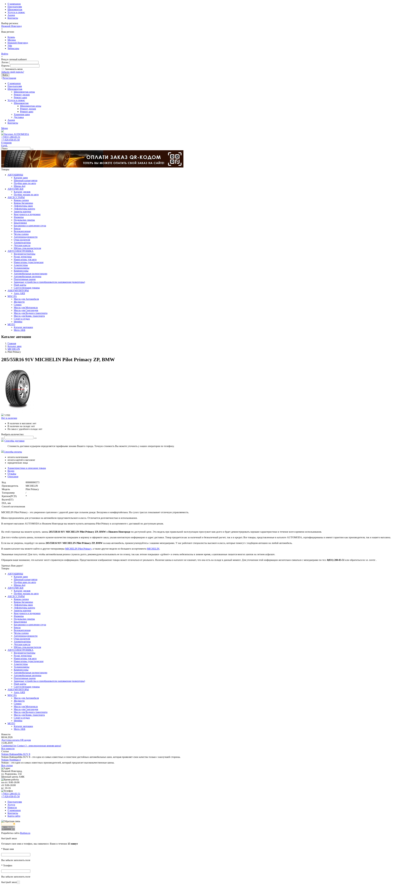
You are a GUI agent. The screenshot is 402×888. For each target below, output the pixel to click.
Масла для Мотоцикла (26, 307)
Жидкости (19, 301)
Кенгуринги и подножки (27, 214)
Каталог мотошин (23, 327)
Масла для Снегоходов (26, 310)
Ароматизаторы (22, 242)
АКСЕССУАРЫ (16, 197)
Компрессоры (21, 270)
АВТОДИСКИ (15, 189)
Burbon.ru (25, 833)
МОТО (11, 324)
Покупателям (15, 6)
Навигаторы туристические (28, 262)
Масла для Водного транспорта (30, 313)
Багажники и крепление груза (30, 225)
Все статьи (7, 765)
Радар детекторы (23, 256)
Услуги (11, 804)
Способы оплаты (13, 451)
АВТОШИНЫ (15, 174)
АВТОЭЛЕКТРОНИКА (20, 251)
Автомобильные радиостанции (30, 273)
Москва (12, 40)
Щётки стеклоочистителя (27, 248)
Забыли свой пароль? (12, 72)
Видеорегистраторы (24, 254)
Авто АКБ (19, 293)
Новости (12, 807)
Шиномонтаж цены (24, 91)
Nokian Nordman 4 (11, 759)
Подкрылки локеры (24, 220)
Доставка (19, 117)
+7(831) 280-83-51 (10, 137)
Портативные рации (25, 279)
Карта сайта (14, 816)
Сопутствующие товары (27, 287)
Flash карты (20, 285)
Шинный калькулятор (25, 180)
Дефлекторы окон (23, 206)
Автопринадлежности (26, 237)
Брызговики (20, 222)
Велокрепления (22, 231)
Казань (11, 37)
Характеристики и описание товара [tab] (27, 468)
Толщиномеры (21, 268)
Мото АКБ (19, 330)
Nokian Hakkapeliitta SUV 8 (15, 754)
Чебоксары (13, 48)
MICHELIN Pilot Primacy (78, 548)
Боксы (17, 228)
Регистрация (9, 78)
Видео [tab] (11, 471)
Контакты (13, 18)
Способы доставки (14, 440)
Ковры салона (21, 200)
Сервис (18, 304)
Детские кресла (22, 245)
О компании (14, 4)
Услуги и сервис (16, 12)
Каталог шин (21, 177)
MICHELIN (153, 548)
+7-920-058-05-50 (10, 139)
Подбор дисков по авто (26, 194)
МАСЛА (12, 296)
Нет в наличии (9, 418)
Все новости (8, 748)
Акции (11, 15)
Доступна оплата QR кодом (16, 740)
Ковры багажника (23, 203)
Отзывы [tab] (12, 473)
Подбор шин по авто (25, 183)
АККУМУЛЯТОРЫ (18, 290)
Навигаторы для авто (25, 259)
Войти (4, 53)
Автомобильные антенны (27, 276)
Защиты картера (22, 211)
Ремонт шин (20, 97)
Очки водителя (22, 239)
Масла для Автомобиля (26, 299)
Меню (4, 128)
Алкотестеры (21, 265)
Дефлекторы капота (24, 208)
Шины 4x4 (19, 186)
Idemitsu (18, 321)
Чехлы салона (21, 234)
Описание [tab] (13, 476)
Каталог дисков (22, 191)
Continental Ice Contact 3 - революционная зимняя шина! (31, 745)
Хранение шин (22, 114)
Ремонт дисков (22, 94)
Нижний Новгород (11, 26)
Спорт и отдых (22, 318)
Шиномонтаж (15, 9)
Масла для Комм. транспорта (29, 316)
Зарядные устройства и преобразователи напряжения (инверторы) (49, 282)
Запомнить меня (13, 69)
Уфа (10, 45)
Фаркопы (19, 217)
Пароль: (5, 65)
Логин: (5, 62)
